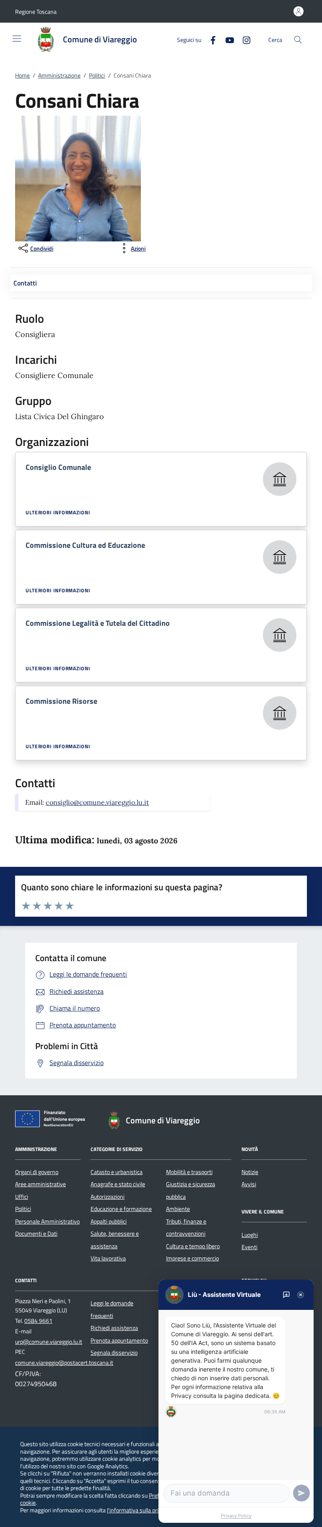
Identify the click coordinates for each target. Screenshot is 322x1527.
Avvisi (249, 1184)
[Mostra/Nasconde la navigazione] (17, 39)
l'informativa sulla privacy (138, 1510)
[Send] (301, 1493)
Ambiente (178, 1208)
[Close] (300, 1294)
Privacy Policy (236, 1516)
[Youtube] (226, 39)
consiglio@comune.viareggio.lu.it (97, 802)
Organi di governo (36, 1172)
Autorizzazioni (108, 1196)
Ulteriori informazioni (58, 512)
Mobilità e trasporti (189, 1172)
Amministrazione (59, 75)
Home (22, 75)
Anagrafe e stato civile (118, 1184)
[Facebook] (209, 39)
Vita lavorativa (108, 1258)
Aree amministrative (40, 1184)
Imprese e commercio (192, 1258)
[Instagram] (243, 39)
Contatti (25, 283)
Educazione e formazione (121, 1208)
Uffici (21, 1196)
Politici (97, 75)
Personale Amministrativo (47, 1221)
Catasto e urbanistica (117, 1172)
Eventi (249, 1247)
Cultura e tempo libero (193, 1246)
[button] (36, 11)
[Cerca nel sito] (298, 40)
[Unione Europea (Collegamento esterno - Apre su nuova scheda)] (52, 1120)
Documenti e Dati (36, 1233)
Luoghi (250, 1234)
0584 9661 (38, 1320)
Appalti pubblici (109, 1221)
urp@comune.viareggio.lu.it (48, 1341)
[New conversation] (286, 1294)
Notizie (250, 1172)
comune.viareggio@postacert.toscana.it (64, 1362)
